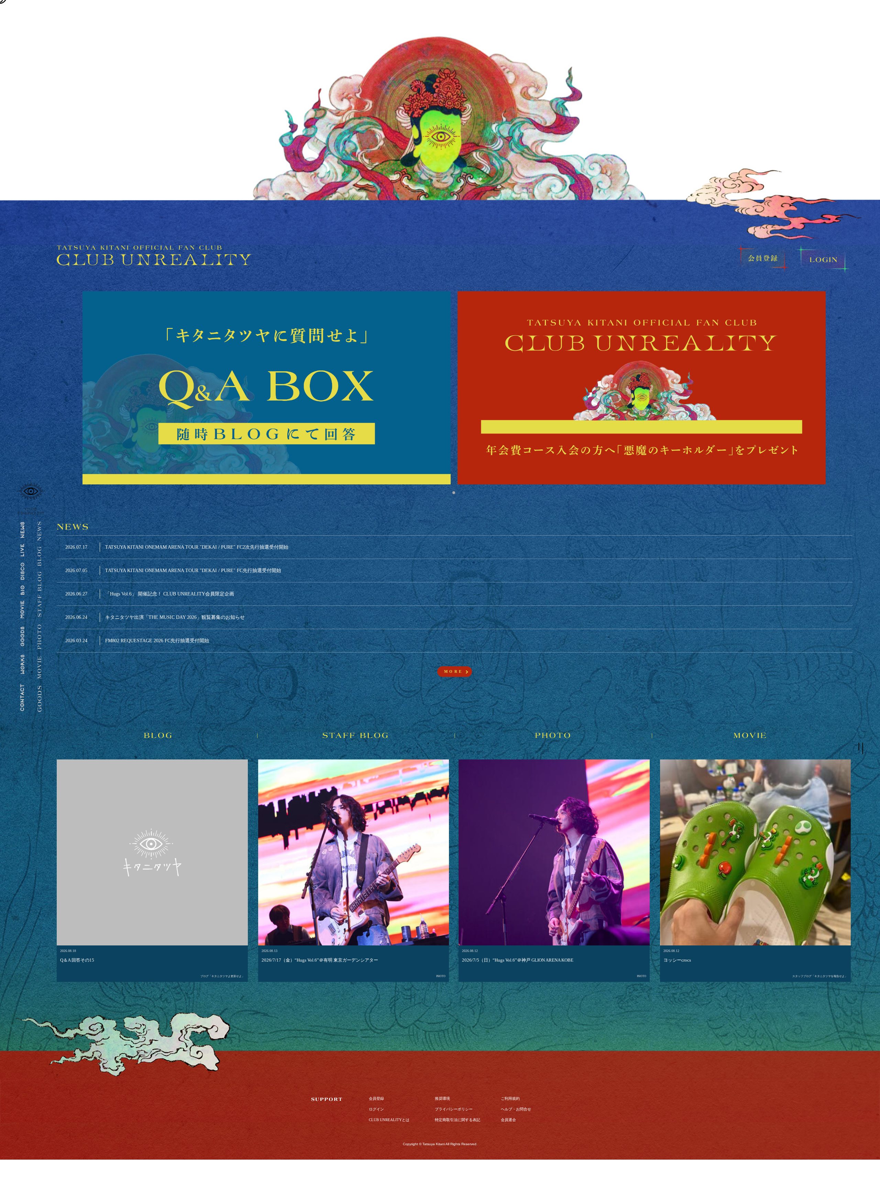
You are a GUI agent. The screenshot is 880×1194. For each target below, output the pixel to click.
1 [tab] (453, 492)
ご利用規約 (510, 1098)
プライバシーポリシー (454, 1109)
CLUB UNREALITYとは (389, 1120)
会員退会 (508, 1120)
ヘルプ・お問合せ (516, 1109)
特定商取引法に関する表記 (457, 1120)
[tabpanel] (266, 387)
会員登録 (376, 1098)
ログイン (376, 1109)
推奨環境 (442, 1098)
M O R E (453, 671)
